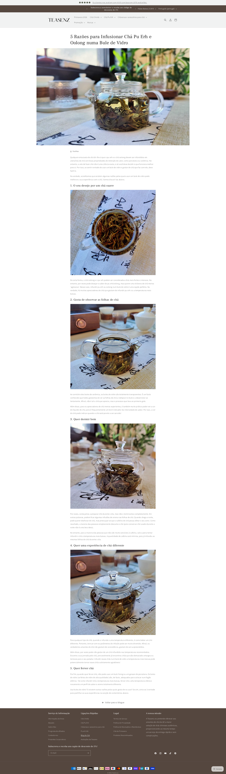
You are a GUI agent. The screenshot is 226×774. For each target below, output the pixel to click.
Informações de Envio (56, 719)
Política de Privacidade (122, 723)
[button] (96, 17)
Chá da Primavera (120, 731)
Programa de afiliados (56, 731)
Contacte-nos (53, 735)
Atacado (51, 723)
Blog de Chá (85, 735)
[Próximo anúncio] (135, 9)
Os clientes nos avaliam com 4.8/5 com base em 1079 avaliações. (120, 2)
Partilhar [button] (76, 151)
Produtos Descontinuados (123, 735)
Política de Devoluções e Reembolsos (127, 727)
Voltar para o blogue (114, 702)
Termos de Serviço (120, 719)
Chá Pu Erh (85, 723)
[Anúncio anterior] (86, 9)
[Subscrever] (88, 753)
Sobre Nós (52, 727)
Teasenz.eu (115, 773)
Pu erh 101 (85, 731)
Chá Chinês (85, 719)
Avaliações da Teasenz (89, 739)
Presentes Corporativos (57, 739)
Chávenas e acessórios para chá (93, 727)
